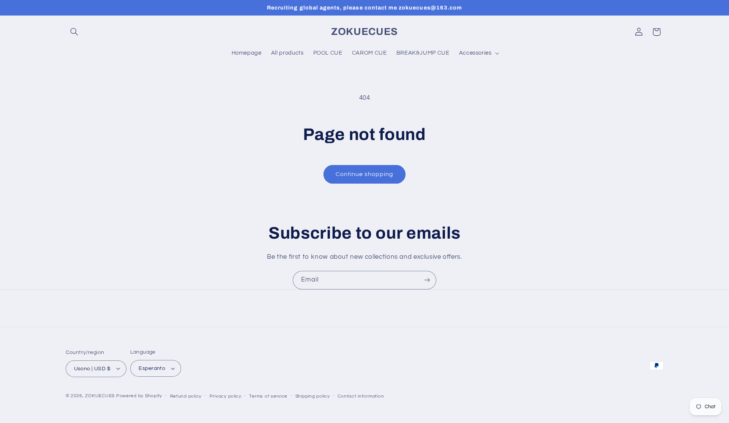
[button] (74, 32)
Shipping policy (312, 396)
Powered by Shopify (139, 396)
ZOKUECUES (100, 396)
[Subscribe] (427, 280)
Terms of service (268, 396)
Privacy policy (225, 396)
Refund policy (186, 396)
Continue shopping (365, 174)
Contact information (361, 396)
